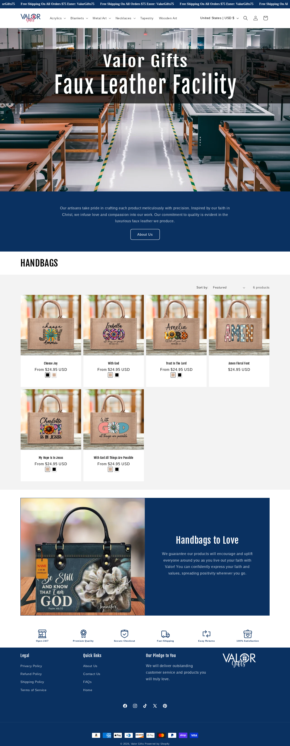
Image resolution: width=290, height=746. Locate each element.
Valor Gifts (137, 743)
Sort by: (202, 287)
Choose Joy (51, 363)
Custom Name (47, 374)
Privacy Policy (31, 666)
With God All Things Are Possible (113, 458)
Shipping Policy (32, 682)
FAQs (87, 682)
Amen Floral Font (239, 363)
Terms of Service (33, 690)
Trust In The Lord (176, 363)
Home (87, 690)
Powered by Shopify (157, 743)
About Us (145, 234)
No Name (54, 374)
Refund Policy (31, 674)
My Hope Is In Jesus (51, 458)
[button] (57, 18)
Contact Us (91, 674)
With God (113, 363)
